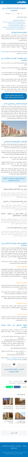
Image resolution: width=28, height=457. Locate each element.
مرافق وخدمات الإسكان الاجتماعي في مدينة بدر (13, 27)
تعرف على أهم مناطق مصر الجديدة (17, 227)
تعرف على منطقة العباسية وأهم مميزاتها (15, 189)
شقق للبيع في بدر (12, 358)
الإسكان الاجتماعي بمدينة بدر (18, 381)
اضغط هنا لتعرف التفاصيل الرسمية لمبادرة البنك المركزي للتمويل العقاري (14, 96)
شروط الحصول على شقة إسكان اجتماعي (15, 29)
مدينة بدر (10, 381)
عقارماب (24, 446)
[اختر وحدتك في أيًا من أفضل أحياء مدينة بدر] (8, 401)
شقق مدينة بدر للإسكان (18, 20)
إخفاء (18, 17)
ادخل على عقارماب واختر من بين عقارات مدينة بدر (14, 370)
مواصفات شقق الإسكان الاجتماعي (16, 25)
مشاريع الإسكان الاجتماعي (21, 383)
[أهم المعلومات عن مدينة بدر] (8, 415)
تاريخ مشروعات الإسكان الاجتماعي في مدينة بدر (13, 22)
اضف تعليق (13, 433)
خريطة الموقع (14, 448)
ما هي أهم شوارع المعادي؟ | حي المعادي (15, 201)
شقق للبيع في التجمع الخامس (8, 446)
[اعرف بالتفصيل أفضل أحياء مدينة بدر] (20, 415)
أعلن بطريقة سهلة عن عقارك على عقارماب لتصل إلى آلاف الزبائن (14, 179)
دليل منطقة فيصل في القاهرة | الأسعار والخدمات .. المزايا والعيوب (14, 214)
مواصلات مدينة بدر (12, 383)
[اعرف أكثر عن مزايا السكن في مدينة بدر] (20, 401)
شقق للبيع (18, 446)
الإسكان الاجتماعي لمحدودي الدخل (16, 24)
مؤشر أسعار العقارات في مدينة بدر (14, 359)
